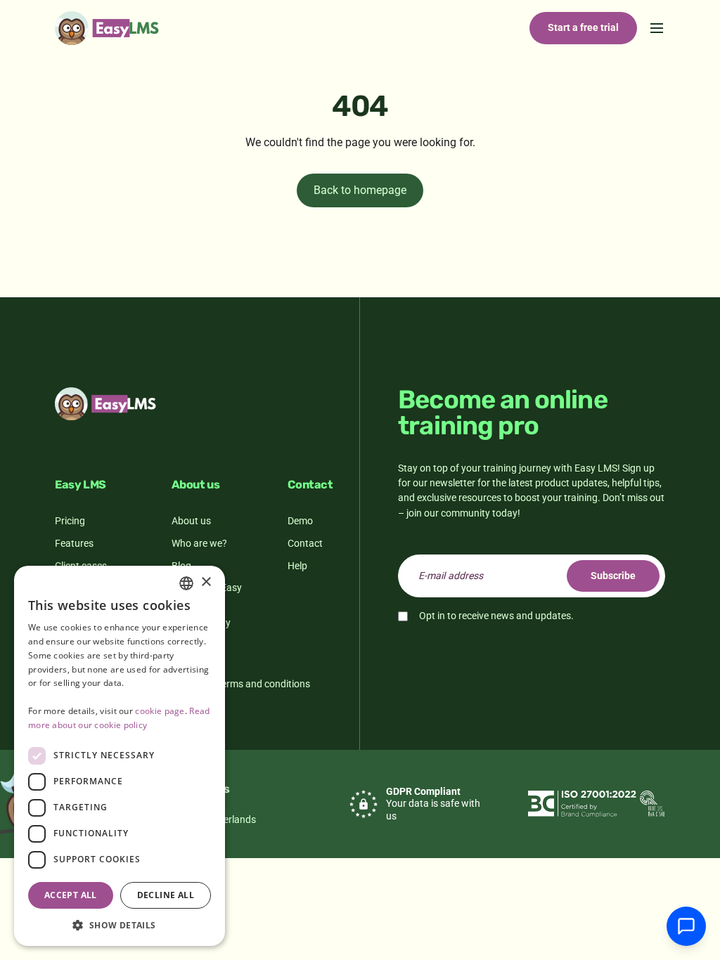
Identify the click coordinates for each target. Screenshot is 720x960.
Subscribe (613, 575)
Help (297, 565)
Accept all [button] (70, 895)
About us (191, 520)
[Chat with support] (686, 926)
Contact (305, 543)
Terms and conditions (263, 683)
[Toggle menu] (656, 28)
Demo (300, 520)
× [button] (205, 582)
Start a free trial (583, 27)
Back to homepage (360, 190)
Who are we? (199, 543)
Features (74, 543)
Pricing (70, 520)
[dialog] (119, 756)
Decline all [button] (165, 895)
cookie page (159, 711)
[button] (119, 925)
